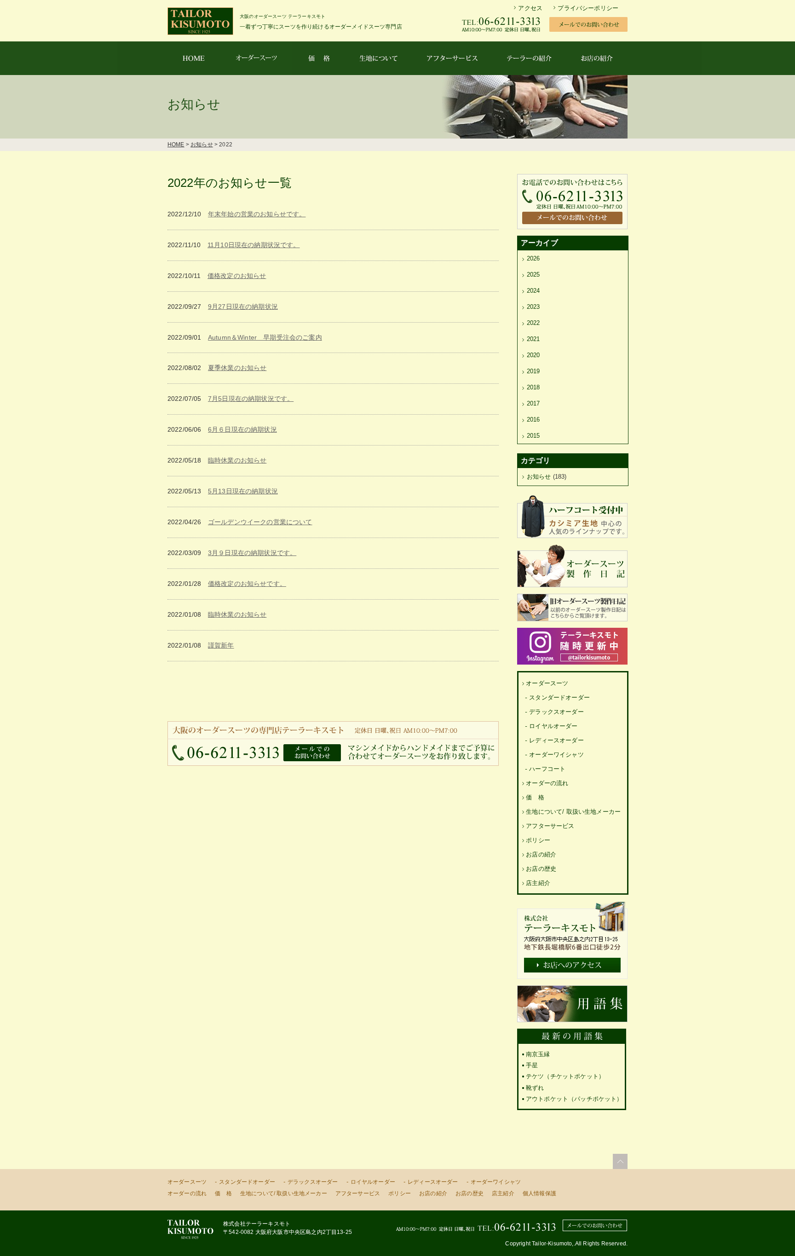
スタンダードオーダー (559, 697)
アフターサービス (550, 825)
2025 (533, 274)
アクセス (530, 8)
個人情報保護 (539, 1193)
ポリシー (538, 840)
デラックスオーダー (556, 711)
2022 (533, 322)
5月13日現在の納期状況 (243, 491)
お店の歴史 (541, 868)
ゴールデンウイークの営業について (260, 522)
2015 (533, 435)
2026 (533, 258)
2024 (533, 290)
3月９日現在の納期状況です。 (252, 552)
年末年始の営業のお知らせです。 (256, 214)
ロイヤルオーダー (553, 726)
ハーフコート (547, 768)
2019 (533, 371)
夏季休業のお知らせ (237, 367)
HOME (175, 144)
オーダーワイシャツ (556, 754)
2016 (533, 419)
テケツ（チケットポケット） (565, 1076)
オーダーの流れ (547, 783)
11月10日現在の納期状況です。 (253, 245)
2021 (533, 339)
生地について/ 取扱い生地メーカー (573, 811)
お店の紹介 (541, 854)
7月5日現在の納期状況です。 (251, 398)
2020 (533, 355)
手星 (532, 1065)
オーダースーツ (547, 683)
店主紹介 (538, 883)
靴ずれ (535, 1087)
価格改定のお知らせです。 (247, 583)
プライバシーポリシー (588, 8)
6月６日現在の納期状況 (242, 429)
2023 (533, 306)
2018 (533, 387)
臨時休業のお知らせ (237, 460)
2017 (533, 403)
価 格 (535, 797)
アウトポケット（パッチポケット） (574, 1098)
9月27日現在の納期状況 (243, 306)
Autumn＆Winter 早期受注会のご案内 (265, 337)
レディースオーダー (556, 740)
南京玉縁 (538, 1054)
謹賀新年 (221, 645)
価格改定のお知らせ (236, 275)
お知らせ (201, 144)
